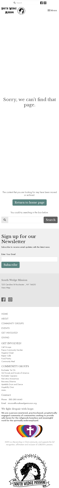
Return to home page (29, 202)
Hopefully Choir (7, 387)
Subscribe (10, 264)
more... (4, 390)
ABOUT (5, 318)
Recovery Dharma (8, 381)
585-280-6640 (15, 399)
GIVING (5, 337)
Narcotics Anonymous (10, 378)
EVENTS (5, 328)
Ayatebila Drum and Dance (12, 384)
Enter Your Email (8, 254)
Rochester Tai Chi (8, 370)
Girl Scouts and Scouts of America (15, 373)
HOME (4, 314)
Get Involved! (9, 332)
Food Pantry (6, 358)
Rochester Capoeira (9, 375)
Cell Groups (6, 347)
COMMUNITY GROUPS (15, 366)
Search (50, 220)
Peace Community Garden (12, 350)
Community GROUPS (12, 323)
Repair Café (6, 355)
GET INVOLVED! (11, 343)
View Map (5, 287)
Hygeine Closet (7, 353)
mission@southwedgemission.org (22, 403)
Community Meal (8, 361)
